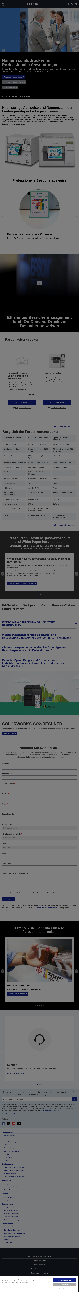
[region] (39, 1284)
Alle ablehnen (65, 1284)
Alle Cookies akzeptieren (65, 1280)
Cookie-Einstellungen (65, 1288)
